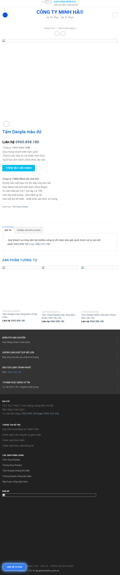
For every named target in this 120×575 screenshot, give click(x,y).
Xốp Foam (7, 481)
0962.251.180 (42, 244)
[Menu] (5, 15)
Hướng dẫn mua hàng (62, 566)
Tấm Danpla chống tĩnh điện (16, 470)
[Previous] (2, 297)
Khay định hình (20, 481)
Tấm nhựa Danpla (11, 459)
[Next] (117, 297)
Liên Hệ (44, 566)
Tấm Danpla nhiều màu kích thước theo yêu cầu (98, 316)
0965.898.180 (27, 142)
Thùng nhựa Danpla (12, 465)
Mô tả (8, 230)
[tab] (8, 230)
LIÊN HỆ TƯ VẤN (14, 567)
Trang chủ (49, 28)
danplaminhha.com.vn (47, 570)
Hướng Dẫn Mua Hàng (29, 230)
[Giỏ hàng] (114, 14)
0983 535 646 (51, 413)
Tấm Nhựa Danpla (67, 28)
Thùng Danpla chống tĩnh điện (16, 476)
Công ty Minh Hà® (60, 12)
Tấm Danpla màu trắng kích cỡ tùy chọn (19, 315)
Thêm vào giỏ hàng (18, 167)
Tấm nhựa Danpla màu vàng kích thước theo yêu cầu (58, 316)
